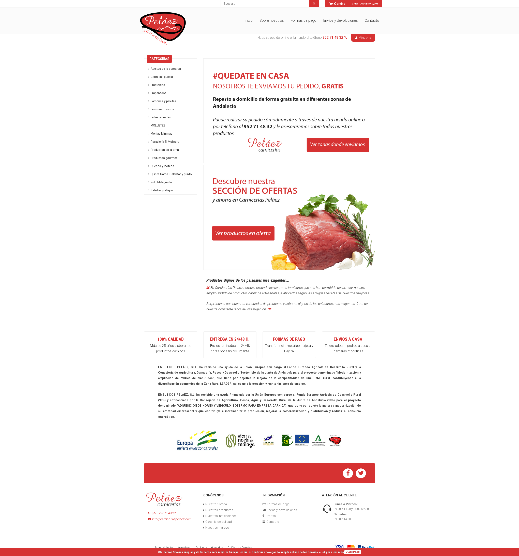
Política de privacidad (209, 547)
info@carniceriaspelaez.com (172, 519)
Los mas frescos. (163, 109)
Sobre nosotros (272, 20)
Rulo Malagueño (161, 182)
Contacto (372, 20)
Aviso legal (184, 547)
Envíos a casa (348, 339)
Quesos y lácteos (162, 166)
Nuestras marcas (217, 527)
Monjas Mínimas (161, 133)
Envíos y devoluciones (340, 20)
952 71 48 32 (164, 513)
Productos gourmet (164, 158)
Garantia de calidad (218, 522)
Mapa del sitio (164, 547)
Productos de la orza (165, 150)
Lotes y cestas (161, 117)
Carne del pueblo (162, 77)
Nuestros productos (219, 510)
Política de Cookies (240, 547)
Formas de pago (303, 20)
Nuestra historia (216, 504)
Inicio (248, 20)
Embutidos (158, 85)
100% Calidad (170, 339)
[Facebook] (348, 473)
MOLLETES (158, 125)
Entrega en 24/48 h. (230, 339)
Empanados (158, 93)
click (322, 552)
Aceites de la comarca (166, 69)
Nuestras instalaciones (221, 516)
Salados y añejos (162, 190)
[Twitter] (361, 473)
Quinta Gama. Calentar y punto (171, 174)
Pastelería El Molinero (165, 142)
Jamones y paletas (163, 101)
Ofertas (271, 516)
